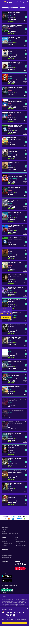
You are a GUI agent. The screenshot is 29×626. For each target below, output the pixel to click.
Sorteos (3, 553)
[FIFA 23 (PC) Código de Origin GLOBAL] (14, 54)
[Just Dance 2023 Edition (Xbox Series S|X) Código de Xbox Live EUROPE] (14, 129)
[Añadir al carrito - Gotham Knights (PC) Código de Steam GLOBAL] (25, 295)
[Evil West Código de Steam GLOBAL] (14, 79)
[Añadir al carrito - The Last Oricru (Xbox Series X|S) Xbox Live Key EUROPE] (25, 270)
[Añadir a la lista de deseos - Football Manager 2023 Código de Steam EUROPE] (25, 25)
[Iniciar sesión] (27, 2)
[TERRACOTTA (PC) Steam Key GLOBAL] (14, 487)
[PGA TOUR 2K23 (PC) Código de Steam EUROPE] (14, 229)
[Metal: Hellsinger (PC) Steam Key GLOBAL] (14, 316)
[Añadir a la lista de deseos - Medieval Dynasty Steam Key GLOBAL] (25, 362)
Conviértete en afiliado (7, 555)
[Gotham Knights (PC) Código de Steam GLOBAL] (14, 291)
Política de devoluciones (20, 545)
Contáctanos (4, 529)
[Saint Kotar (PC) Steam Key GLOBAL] (14, 437)
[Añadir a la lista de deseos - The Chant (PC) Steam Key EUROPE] (25, 188)
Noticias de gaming (6, 551)
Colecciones (4, 541)
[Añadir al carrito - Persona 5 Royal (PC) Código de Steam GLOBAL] (25, 503)
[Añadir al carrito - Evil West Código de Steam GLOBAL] (25, 82)
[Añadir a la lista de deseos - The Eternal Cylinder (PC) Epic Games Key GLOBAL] (25, 399)
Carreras (3, 531)
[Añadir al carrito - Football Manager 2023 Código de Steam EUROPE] (25, 32)
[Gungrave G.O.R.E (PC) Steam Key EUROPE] (14, 92)
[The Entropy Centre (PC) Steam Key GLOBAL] (14, 204)
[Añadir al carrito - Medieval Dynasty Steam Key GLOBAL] (25, 369)
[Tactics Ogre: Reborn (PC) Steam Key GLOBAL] (14, 154)
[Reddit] (25, 564)
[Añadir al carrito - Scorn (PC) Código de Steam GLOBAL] (25, 257)
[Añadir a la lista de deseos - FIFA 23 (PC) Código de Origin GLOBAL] (25, 50)
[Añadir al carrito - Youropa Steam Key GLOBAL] (25, 356)
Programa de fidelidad (7, 543)
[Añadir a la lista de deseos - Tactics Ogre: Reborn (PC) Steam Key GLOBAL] (25, 150)
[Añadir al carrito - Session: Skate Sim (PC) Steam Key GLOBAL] (25, 332)
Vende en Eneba (5, 564)
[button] (18, 510)
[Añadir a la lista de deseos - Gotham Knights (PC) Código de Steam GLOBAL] (25, 287)
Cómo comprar (5, 539)
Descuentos (4, 545)
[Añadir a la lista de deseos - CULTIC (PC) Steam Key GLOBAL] (25, 411)
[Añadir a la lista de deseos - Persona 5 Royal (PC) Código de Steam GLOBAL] (25, 496)
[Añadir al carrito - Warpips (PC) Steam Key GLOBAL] (25, 394)
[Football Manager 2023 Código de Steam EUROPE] (14, 29)
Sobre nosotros (5, 527)
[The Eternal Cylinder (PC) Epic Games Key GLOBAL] (14, 403)
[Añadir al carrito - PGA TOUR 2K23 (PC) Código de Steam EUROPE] (25, 233)
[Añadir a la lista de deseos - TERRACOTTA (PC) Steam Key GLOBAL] (25, 484)
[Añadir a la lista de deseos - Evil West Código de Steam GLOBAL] (25, 75)
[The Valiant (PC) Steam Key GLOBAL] (14, 462)
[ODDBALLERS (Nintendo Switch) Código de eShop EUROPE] (14, 141)
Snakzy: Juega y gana (6, 557)
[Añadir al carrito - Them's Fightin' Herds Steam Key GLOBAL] (25, 453)
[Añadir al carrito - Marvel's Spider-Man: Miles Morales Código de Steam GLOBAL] (25, 20)
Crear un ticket (18, 543)
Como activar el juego (20, 541)
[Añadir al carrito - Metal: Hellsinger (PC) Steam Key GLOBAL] (25, 320)
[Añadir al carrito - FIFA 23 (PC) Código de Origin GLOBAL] (25, 57)
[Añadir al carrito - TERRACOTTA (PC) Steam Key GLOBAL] (25, 491)
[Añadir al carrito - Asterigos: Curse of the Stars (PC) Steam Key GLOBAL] (25, 381)
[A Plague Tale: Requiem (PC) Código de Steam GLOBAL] (14, 279)
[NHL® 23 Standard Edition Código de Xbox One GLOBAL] (14, 426)
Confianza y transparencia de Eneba (10, 533)
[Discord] (22, 564)
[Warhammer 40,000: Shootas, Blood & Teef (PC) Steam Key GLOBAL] (14, 475)
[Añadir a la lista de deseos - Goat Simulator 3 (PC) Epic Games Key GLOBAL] (25, 38)
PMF (16, 539)
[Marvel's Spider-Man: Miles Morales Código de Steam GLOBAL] (14, 17)
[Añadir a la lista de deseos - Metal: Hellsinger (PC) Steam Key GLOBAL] (25, 313)
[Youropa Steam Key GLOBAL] (14, 354)
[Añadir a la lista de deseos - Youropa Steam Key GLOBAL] (25, 350)
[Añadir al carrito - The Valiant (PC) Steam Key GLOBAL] (25, 466)
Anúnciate (4, 565)
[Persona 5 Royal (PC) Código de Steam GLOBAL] (14, 500)
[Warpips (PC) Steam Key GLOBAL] (14, 391)
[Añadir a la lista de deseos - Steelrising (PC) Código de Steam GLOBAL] (25, 300)
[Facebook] (15, 564)
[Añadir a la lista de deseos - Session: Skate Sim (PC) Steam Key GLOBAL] (25, 325)
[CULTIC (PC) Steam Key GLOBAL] (14, 414)
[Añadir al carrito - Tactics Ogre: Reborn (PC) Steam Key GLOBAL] (25, 157)
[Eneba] (8, 2)
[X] (18, 564)
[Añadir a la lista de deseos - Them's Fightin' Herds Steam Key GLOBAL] (25, 446)
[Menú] (2, 2)
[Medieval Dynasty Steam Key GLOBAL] (14, 365)
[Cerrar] (27, 608)
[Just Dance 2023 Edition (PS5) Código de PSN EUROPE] (14, 117)
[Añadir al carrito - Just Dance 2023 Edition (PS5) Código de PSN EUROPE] (25, 120)
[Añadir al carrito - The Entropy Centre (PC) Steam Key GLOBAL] (25, 207)
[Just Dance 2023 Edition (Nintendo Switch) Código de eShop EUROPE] (14, 104)
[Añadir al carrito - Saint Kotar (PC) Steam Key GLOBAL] (25, 441)
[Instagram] (20, 564)
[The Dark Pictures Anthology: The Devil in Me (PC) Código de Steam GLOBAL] (14, 66)
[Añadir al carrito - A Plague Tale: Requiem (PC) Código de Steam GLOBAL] (25, 282)
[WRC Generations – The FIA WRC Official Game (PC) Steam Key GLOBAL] (14, 217)
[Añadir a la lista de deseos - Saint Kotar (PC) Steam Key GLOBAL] (25, 433)
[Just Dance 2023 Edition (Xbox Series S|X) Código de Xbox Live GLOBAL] (14, 241)
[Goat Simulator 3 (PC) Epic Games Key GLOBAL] (14, 41)
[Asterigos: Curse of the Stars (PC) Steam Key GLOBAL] (14, 378)
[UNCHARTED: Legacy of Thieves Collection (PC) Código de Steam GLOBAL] (14, 166)
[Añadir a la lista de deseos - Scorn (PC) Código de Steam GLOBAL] (25, 250)
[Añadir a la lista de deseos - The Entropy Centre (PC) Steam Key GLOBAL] (25, 200)
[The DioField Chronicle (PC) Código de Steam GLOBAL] (14, 341)
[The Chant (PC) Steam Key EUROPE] (14, 192)
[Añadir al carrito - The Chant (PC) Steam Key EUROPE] (25, 195)
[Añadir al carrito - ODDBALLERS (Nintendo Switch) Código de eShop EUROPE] (25, 145)
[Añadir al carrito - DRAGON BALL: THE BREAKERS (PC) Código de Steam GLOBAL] (25, 182)
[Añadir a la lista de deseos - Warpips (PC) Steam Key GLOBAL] (25, 387)
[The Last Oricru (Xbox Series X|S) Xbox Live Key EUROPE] (14, 266)
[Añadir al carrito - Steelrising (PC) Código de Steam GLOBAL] (25, 307)
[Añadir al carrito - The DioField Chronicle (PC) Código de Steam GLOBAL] (25, 345)
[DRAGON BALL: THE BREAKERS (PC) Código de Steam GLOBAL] (14, 179)
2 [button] (15, 510)
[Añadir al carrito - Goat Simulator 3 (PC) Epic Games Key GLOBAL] (25, 45)
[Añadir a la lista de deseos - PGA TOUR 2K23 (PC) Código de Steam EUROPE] (25, 225)
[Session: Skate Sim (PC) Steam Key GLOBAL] (14, 329)
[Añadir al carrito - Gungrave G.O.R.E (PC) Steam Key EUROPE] (25, 95)
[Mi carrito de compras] (24, 2)
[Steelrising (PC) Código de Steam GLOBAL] (14, 304)
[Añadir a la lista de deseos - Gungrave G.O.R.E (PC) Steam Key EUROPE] (25, 88)
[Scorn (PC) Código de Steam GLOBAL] (14, 254)
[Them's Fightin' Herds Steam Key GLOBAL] (14, 450)
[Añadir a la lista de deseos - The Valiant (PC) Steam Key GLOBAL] (25, 459)
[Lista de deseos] (20, 2)
